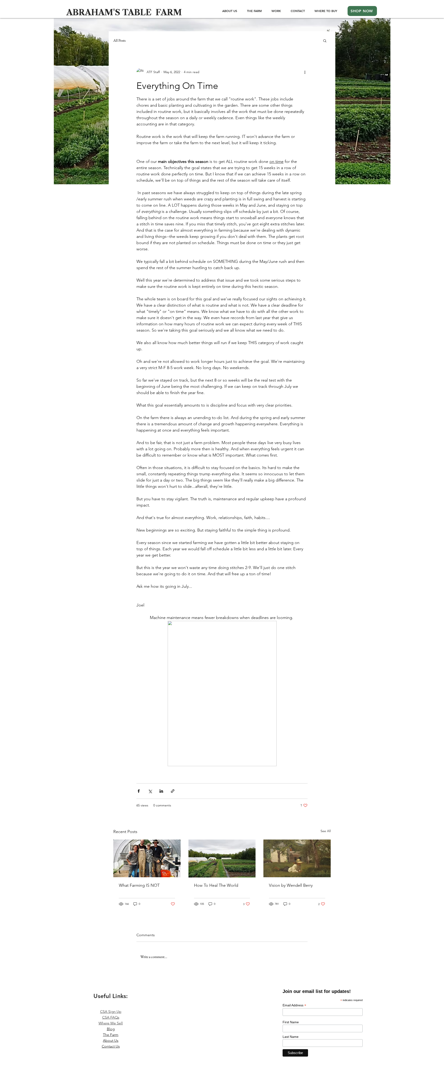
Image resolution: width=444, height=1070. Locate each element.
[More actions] (305, 72)
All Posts (119, 40)
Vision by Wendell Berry (291, 885)
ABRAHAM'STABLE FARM (124, 12)
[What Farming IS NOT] (147, 858)
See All (326, 831)
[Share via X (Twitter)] (150, 791)
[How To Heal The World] (222, 858)
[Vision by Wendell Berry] (297, 858)
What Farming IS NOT (139, 885)
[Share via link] (172, 791)
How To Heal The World (216, 885)
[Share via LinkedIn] (161, 791)
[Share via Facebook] (138, 791)
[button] (325, 40)
